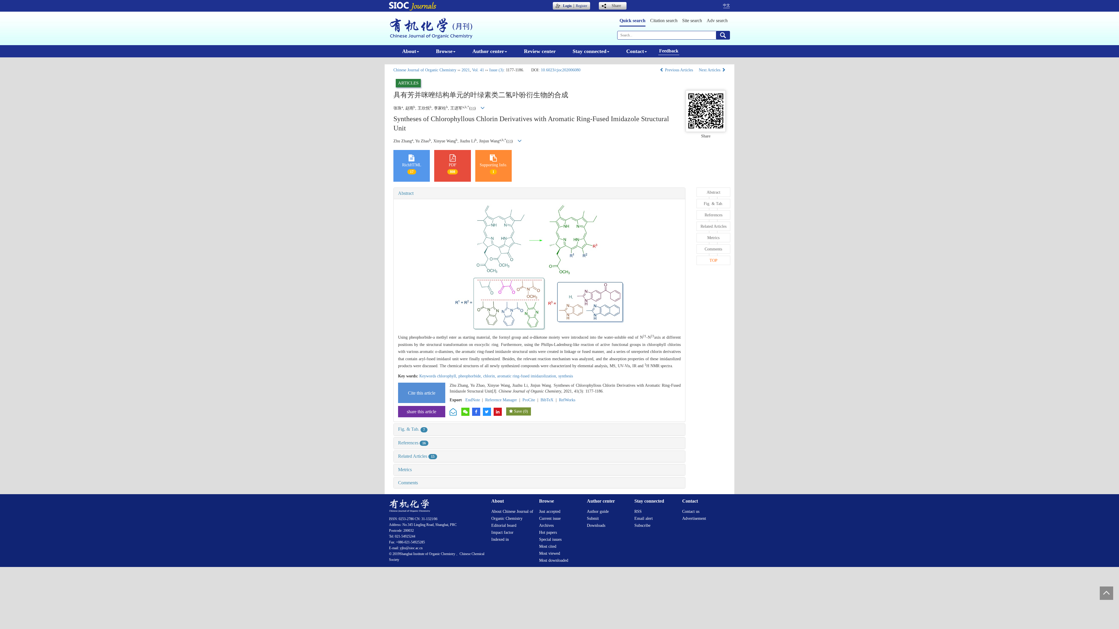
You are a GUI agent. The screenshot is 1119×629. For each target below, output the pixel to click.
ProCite (528, 400)
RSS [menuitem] (638, 511)
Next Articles (710, 70)
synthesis (565, 376)
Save (518, 411)
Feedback (668, 50)
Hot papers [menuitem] (548, 532)
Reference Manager (501, 400)
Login (567, 6)
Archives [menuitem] (546, 525)
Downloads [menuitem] (596, 525)
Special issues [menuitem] (550, 539)
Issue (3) (496, 70)
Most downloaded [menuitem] (553, 560)
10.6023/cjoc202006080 (560, 70)
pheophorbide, (470, 376)
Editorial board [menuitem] (503, 525)
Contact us (690, 511)
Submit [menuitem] (593, 518)
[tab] (539, 193)
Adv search (717, 20)
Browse (444, 51)
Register (581, 6)
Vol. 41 (478, 70)
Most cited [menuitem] (547, 546)
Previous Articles (679, 70)
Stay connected (589, 51)
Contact (635, 51)
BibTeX (547, 400)
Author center (488, 51)
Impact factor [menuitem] (502, 532)
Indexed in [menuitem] (500, 539)
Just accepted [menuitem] (549, 511)
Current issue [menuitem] (550, 518)
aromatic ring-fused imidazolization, (527, 376)
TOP (713, 260)
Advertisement (694, 518)
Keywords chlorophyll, (438, 376)
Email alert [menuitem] (643, 518)
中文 (726, 5)
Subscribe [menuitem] (642, 525)
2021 (466, 70)
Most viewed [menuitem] (549, 553)
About (409, 51)
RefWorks (567, 400)
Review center (540, 51)
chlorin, (490, 376)
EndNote (472, 400)
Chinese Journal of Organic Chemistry (424, 70)
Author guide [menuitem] (598, 511)
